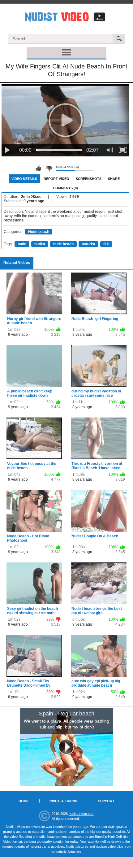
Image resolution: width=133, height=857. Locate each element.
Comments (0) (65, 188)
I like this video (38, 168)
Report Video (56, 179)
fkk (106, 244)
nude (22, 244)
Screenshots (88, 179)
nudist (39, 244)
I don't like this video (49, 168)
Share (114, 179)
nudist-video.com (81, 813)
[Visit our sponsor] (66, 747)
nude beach (63, 244)
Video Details (24, 179)
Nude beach (38, 232)
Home (24, 801)
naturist (88, 244)
